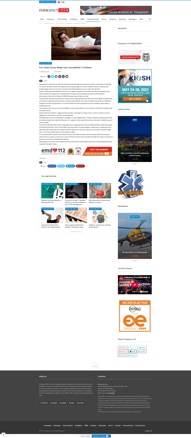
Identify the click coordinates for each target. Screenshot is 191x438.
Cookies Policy (140, 425)
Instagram (54, 403)
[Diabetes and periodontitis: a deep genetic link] (52, 190)
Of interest (112, 19)
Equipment (122, 19)
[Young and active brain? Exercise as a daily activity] (52, 215)
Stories (104, 19)
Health (45, 80)
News (42, 19)
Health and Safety (93, 19)
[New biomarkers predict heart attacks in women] (100, 190)
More (141, 19)
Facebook (44, 403)
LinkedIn (64, 403)
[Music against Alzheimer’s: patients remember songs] (76, 215)
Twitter (72, 403)
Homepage (47, 425)
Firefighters (74, 19)
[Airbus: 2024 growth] (138, 236)
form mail (111, 393)
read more (42, 158)
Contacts (118, 425)
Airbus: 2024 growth (138, 252)
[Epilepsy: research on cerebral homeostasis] (100, 215)
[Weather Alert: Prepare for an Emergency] (136, 139)
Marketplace (133, 19)
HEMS (82, 19)
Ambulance (50, 19)
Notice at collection (86, 436)
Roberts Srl (149, 431)
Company (93, 425)
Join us (110, 425)
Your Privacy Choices (99, 436)
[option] (136, 139)
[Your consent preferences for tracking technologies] (3, 434)
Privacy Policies (128, 425)
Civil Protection (62, 19)
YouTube (81, 403)
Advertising (102, 425)
